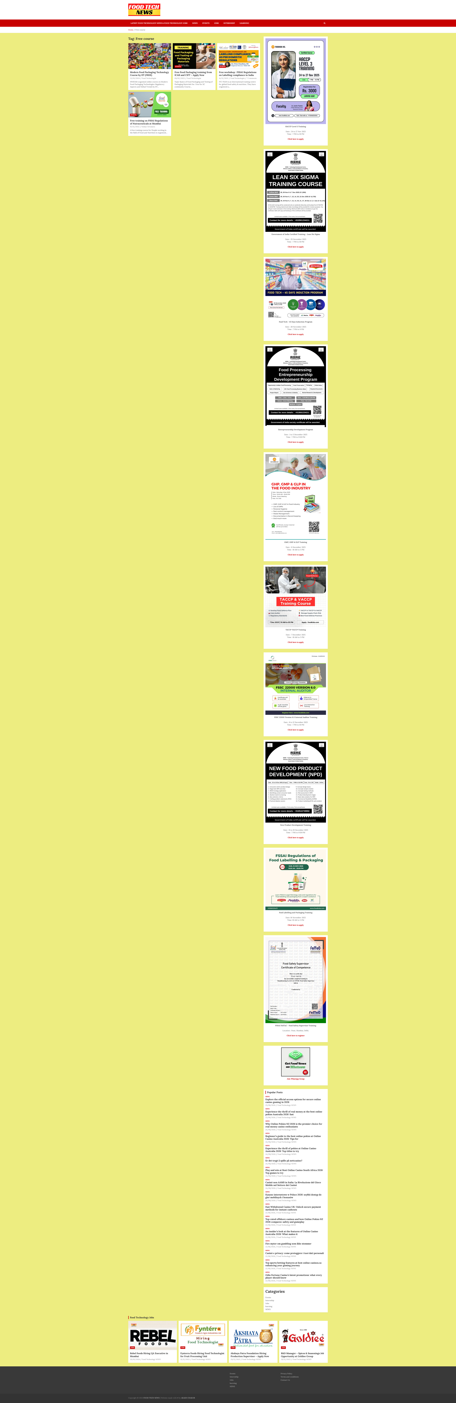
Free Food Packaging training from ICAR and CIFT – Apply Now (193, 74)
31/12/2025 (185, 1359)
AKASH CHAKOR (188, 1398)
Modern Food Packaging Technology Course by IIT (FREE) (149, 74)
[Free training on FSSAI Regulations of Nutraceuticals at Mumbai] (149, 105)
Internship (229, 23)
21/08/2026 (270, 1213)
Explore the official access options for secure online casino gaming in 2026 (293, 1101)
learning (244, 23)
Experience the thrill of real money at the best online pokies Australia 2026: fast (293, 1113)
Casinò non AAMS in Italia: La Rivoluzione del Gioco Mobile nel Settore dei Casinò (293, 1184)
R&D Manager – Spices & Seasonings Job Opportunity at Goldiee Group (302, 1355)
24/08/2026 (270, 1130)
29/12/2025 (235, 1359)
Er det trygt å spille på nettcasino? (283, 1160)
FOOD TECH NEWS (151, 1398)
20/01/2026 (135, 1359)
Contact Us (285, 1380)
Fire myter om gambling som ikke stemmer (288, 1243)
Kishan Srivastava (148, 127)
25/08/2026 (270, 1105)
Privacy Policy (286, 1373)
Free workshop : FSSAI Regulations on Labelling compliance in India (237, 74)
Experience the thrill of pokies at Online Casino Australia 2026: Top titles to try (290, 1150)
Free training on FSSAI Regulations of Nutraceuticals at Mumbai (149, 122)
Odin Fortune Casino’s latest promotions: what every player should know (293, 1276)
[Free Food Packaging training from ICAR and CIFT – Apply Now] (194, 56)
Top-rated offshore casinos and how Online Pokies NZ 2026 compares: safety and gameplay (294, 1220)
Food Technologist (149, 78)
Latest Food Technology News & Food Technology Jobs (159, 23)
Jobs (216, 23)
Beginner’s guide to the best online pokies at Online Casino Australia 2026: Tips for (293, 1137)
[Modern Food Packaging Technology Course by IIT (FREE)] (149, 56)
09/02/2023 (180, 78)
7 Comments (251, 78)
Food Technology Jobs (142, 1317)
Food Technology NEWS (287, 1105)
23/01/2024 (135, 78)
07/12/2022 (135, 127)
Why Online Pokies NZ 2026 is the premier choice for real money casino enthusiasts (293, 1125)
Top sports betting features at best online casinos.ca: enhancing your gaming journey (293, 1264)
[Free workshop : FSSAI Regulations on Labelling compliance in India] (238, 56)
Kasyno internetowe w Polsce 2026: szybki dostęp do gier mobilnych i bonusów (293, 1196)
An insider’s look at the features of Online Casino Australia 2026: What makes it (291, 1233)
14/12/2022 (223, 78)
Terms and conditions (290, 1377)
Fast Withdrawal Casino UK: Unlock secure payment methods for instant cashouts (293, 1208)
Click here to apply (296, 247)
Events (205, 23)
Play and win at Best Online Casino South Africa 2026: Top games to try (294, 1171)
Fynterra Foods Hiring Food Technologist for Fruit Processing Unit (202, 1355)
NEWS (195, 23)
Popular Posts (275, 1092)
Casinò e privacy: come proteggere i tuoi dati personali (294, 1253)
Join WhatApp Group (295, 1079)
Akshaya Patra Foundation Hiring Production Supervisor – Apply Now (250, 1355)
